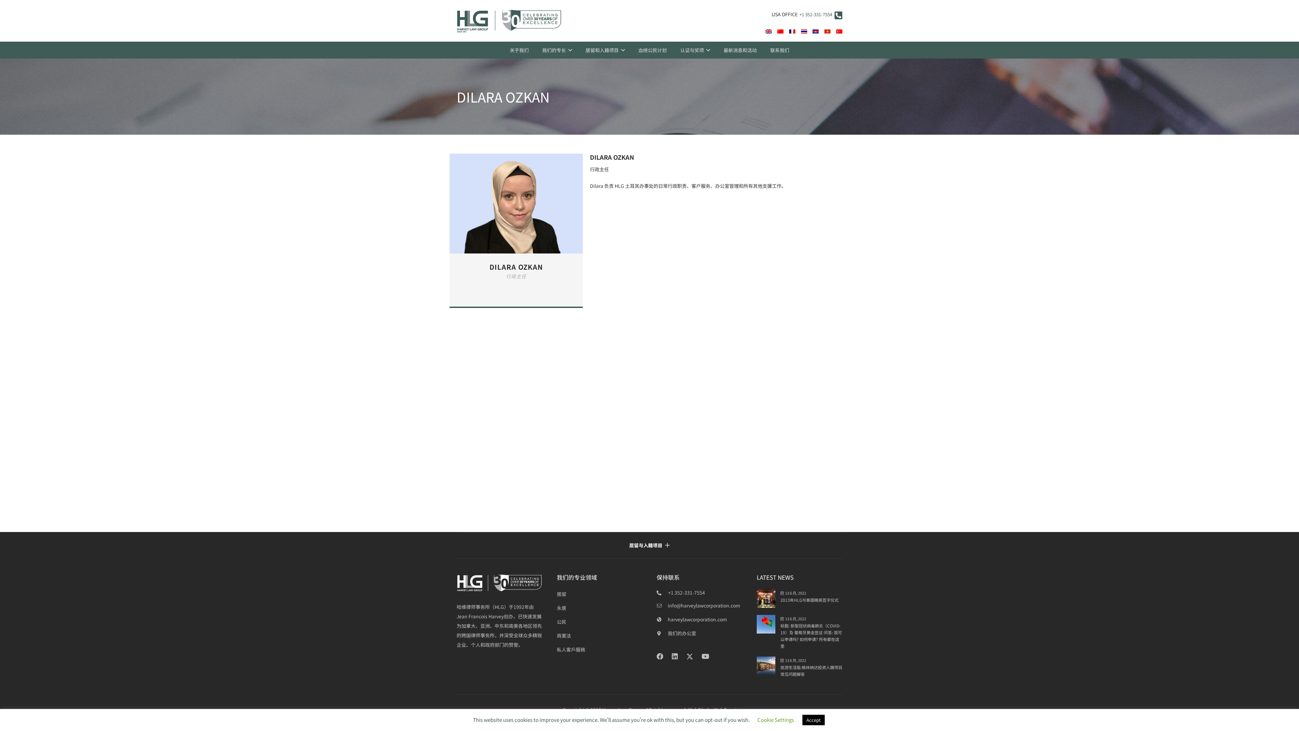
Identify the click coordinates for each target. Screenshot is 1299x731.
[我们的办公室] (662, 633)
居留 (561, 594)
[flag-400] (816, 31)
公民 (561, 621)
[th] (804, 31)
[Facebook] (660, 656)
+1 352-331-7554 (815, 14)
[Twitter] (689, 656)
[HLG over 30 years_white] (500, 583)
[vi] (827, 31)
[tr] (839, 31)
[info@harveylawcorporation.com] (662, 605)
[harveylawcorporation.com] (662, 619)
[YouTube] (705, 656)
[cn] (780, 31)
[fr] (792, 31)
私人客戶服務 (571, 649)
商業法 (564, 635)
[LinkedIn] (675, 656)
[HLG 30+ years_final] (509, 21)
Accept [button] (813, 720)
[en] (769, 31)
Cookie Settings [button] (775, 719)
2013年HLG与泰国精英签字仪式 (809, 600)
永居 (561, 607)
